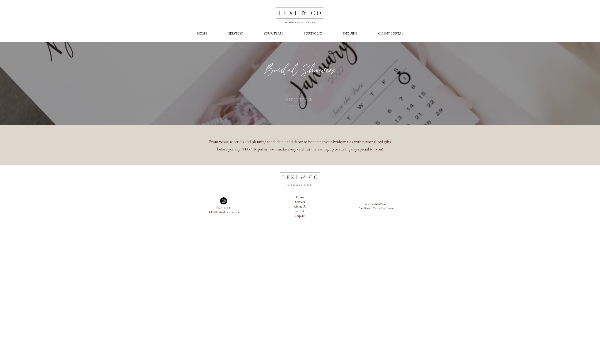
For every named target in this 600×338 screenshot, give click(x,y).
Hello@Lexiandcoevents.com (224, 212)
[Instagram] (223, 200)
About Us (300, 206)
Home (300, 197)
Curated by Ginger (383, 208)
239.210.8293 (223, 208)
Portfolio (299, 211)
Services (300, 202)
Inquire (299, 215)
